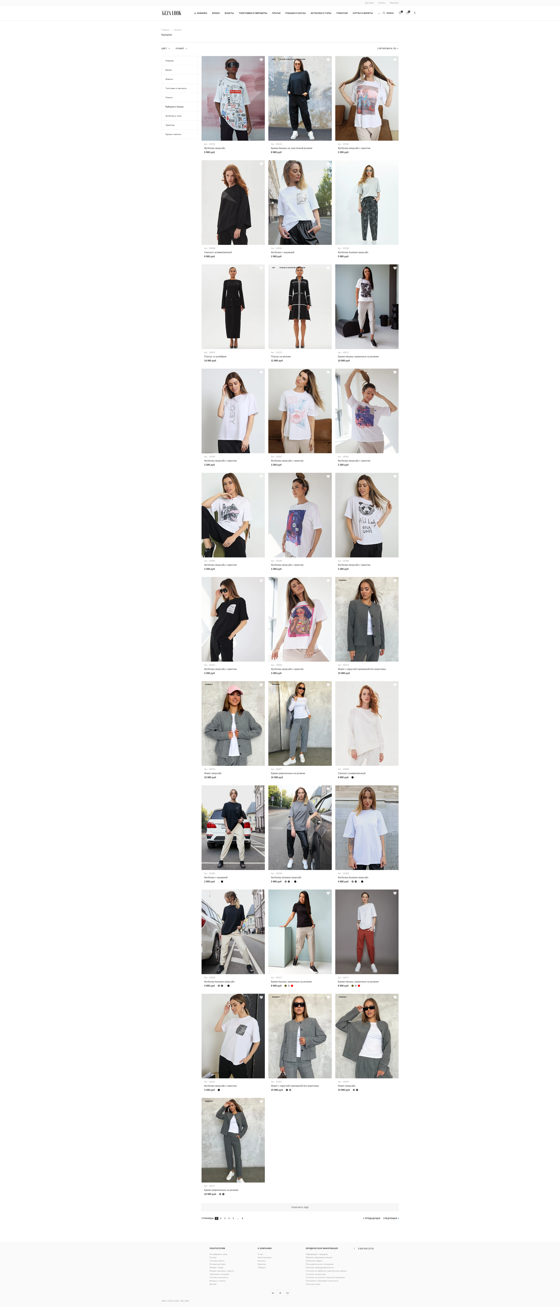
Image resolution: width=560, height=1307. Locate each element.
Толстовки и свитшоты (253, 13)
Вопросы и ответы (218, 1281)
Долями (213, 1284)
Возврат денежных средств (222, 1271)
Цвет (164, 48)
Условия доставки (217, 1264)
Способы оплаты (217, 1261)
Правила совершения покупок (319, 1257)
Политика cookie (313, 1284)
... (238, 1218)
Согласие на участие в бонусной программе (325, 1277)
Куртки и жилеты (363, 13)
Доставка (369, 3)
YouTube (287, 1293)
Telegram (261, 1267)
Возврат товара (216, 1267)
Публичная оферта (314, 1261)
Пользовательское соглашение (319, 1264)
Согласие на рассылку (316, 1274)
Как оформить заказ (218, 1254)
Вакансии (262, 1264)
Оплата (381, 3)
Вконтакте (273, 1293)
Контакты (262, 1261)
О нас (260, 1254)
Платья (276, 13)
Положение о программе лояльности (322, 1281)
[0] (400, 13)
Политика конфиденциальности (320, 1267)
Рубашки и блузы (295, 13)
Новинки (202, 13)
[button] (379, 13)
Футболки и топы (321, 13)
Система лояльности (219, 1277)
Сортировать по (386, 48)
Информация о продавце (317, 1254)
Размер (180, 48)
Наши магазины (264, 1257)
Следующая (390, 1218)
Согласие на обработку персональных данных (326, 1271)
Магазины (394, 3)
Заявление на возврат (219, 1274)
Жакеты (229, 13)
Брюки (216, 13)
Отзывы (213, 1257)
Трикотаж (342, 13)
